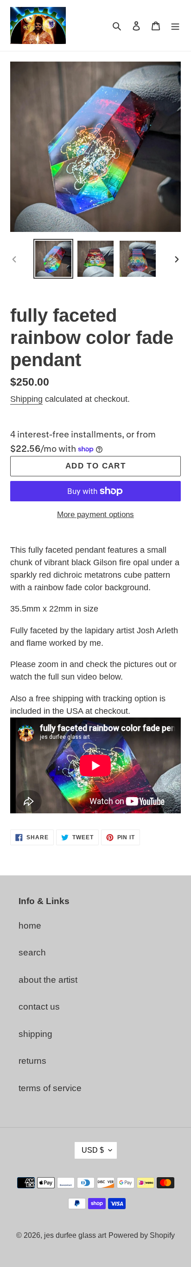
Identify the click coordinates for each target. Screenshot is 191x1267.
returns (32, 1061)
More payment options (95, 514)
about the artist (48, 980)
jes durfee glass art (75, 1235)
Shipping (26, 399)
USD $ (93, 1150)
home (30, 925)
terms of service (50, 1088)
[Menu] (175, 25)
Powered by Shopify (141, 1235)
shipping (35, 1034)
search (32, 952)
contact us (39, 1006)
